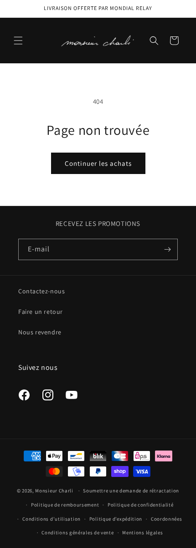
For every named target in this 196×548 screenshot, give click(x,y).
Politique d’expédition (115, 519)
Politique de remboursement (65, 505)
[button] (18, 41)
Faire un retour (40, 311)
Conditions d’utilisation (51, 519)
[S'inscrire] (167, 249)
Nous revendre (40, 332)
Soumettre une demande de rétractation (131, 490)
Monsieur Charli (54, 490)
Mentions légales (142, 532)
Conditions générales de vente (77, 532)
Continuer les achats (98, 163)
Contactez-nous (41, 291)
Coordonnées (166, 519)
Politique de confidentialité (141, 505)
